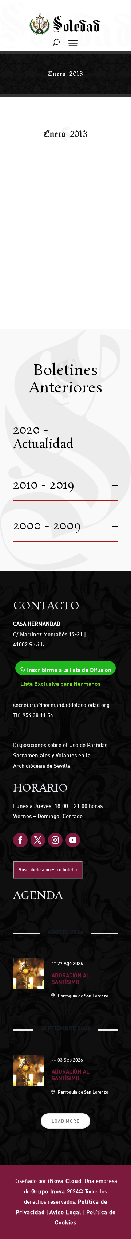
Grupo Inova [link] (49, 1191)
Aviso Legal (65, 1212)
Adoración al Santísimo (71, 978)
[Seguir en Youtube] (73, 840)
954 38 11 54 (38, 715)
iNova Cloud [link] (65, 1180)
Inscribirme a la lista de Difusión (69, 669)
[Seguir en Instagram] (55, 840)
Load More (65, 1121)
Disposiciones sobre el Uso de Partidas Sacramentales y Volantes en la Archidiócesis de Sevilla (60, 755)
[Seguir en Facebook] (20, 840)
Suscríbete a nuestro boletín (48, 869)
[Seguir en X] (38, 840)
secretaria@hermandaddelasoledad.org (61, 704)
